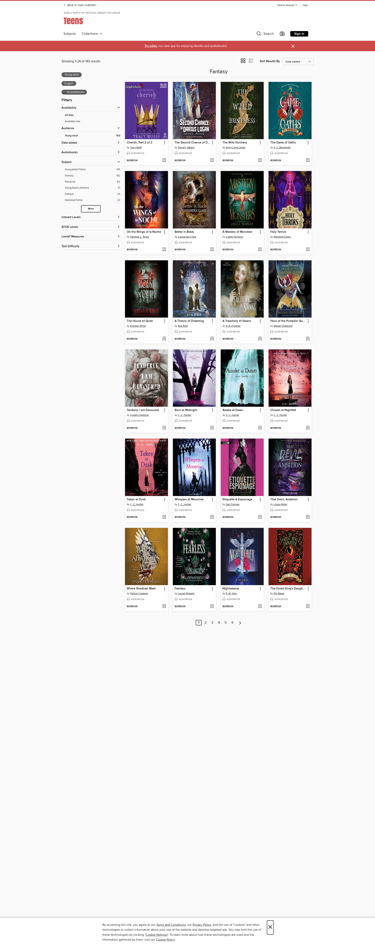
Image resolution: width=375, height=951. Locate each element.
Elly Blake (279, 593)
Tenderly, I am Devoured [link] (143, 410)
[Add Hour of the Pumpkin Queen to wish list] (307, 339)
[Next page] (240, 622)
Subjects (69, 34)
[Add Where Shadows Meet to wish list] (164, 606)
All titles (69, 115)
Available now (72, 121)
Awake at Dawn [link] (232, 410)
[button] (287, 5)
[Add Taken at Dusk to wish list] (164, 517)
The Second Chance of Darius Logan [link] (192, 142)
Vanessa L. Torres (139, 236)
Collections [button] (91, 34)
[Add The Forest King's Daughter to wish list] (307, 606)
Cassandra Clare (187, 236)
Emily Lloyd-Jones (235, 147)
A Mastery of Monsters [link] (237, 232)
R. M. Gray (231, 593)
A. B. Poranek (233, 326)
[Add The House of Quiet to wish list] (164, 339)
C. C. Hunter (184, 415)
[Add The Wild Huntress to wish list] (259, 160)
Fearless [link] (180, 588)
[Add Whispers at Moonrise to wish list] (212, 517)
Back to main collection (81, 5)
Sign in (299, 34)
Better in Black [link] (184, 232)
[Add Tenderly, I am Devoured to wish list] (164, 428)
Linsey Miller (280, 504)
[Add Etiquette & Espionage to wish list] (259, 517)
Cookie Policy (165, 940)
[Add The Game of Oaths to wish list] (307, 160)
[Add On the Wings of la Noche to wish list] (164, 249)
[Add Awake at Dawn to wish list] (259, 428)
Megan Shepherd (283, 326)
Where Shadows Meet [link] (141, 588)
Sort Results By (270, 61)
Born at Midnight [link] (186, 410)
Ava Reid (183, 326)
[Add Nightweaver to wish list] (259, 606)
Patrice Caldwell (139, 593)
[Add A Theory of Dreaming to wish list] (212, 339)
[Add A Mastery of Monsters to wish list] (259, 249)
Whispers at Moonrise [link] (189, 499)
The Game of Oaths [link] (283, 142)
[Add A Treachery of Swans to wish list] (259, 339)
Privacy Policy (202, 925)
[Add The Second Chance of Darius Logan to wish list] (212, 160)
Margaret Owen (282, 236)
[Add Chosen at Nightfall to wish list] (307, 428)
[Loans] (282, 34)
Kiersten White (138, 326)
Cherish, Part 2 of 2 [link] (139, 142)
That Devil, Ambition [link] (284, 499)
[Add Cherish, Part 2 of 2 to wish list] (164, 160)
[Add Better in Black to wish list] (212, 249)
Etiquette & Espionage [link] (237, 499)
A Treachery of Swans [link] (236, 321)
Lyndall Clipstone (139, 415)
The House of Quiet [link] (140, 321)
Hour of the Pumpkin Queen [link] (288, 321)
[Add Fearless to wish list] (212, 606)
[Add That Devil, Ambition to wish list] (307, 517)
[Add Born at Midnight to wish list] (212, 428)
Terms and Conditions (171, 925)
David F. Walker (186, 147)
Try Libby (151, 46)
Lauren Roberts (186, 593)
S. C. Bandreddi (282, 147)
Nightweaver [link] (230, 588)
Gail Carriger (232, 504)
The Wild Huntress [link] (234, 142)
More (91, 208)
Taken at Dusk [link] (136, 499)
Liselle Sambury (234, 236)
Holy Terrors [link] (278, 232)
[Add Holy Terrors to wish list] (307, 249)
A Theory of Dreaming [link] (189, 321)
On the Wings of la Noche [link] (144, 232)
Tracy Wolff (136, 147)
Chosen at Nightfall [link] (283, 410)
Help (305, 5)
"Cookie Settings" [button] (156, 935)
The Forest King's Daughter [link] (288, 588)
